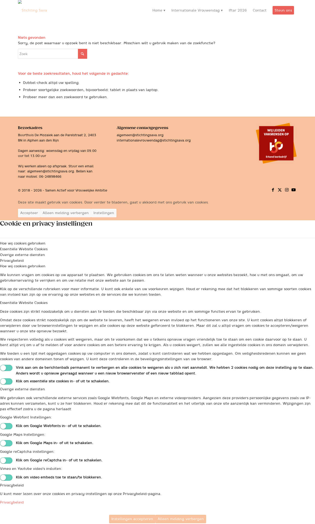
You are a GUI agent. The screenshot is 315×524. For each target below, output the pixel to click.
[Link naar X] (279, 189)
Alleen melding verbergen (66, 213)
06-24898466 (50, 176)
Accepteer (29, 213)
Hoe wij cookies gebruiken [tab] (22, 243)
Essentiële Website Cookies (24, 302)
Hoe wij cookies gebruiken (22, 266)
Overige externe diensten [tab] (22, 255)
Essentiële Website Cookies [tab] (24, 249)
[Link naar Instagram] (286, 189)
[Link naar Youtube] (293, 189)
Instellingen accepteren (132, 519)
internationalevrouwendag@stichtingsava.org (154, 140)
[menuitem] (158, 10)
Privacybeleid (12, 485)
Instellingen (103, 213)
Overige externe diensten (22, 389)
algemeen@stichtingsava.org (50, 171)
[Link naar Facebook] (272, 189)
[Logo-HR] (32, 10)
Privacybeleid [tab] (12, 260)
